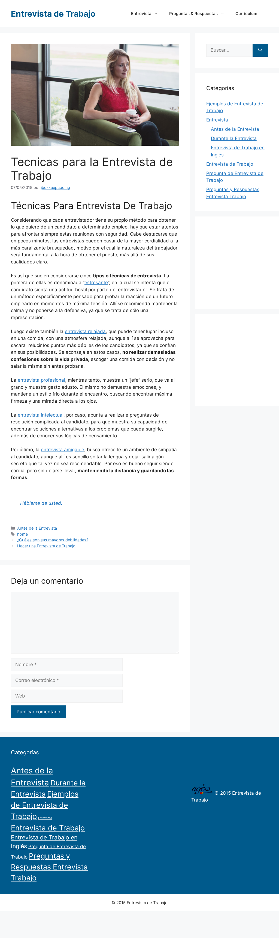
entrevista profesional (41, 380)
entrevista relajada (85, 331)
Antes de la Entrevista (37, 528)
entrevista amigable (62, 449)
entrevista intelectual (40, 415)
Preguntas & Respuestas (193, 13)
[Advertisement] (242, 261)
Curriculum (246, 13)
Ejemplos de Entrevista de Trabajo (44, 805)
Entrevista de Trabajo (53, 14)
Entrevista (141, 13)
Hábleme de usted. (41, 503)
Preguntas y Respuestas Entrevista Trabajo (49, 866)
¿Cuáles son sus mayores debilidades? (52, 540)
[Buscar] (260, 50)
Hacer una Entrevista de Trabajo (46, 546)
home (22, 534)
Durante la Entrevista (234, 138)
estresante (96, 282)
